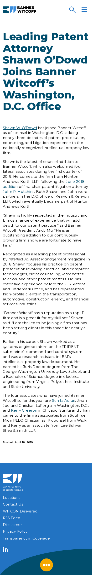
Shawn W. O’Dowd (20, 128)
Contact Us (13, 504)
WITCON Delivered (20, 511)
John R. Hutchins (18, 191)
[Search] (72, 10)
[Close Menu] (46, 564)
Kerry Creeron (24, 410)
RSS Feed (11, 518)
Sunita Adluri (63, 400)
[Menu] (84, 10)
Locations (11, 497)
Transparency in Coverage (26, 538)
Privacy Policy (15, 531)
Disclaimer (12, 524)
